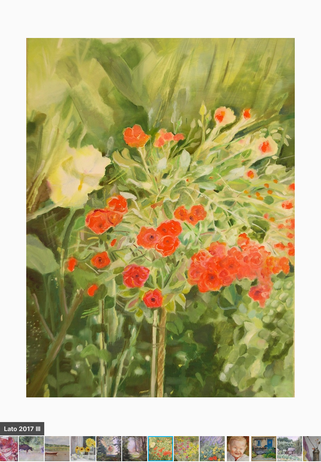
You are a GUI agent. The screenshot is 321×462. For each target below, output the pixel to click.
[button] (314, 20)
